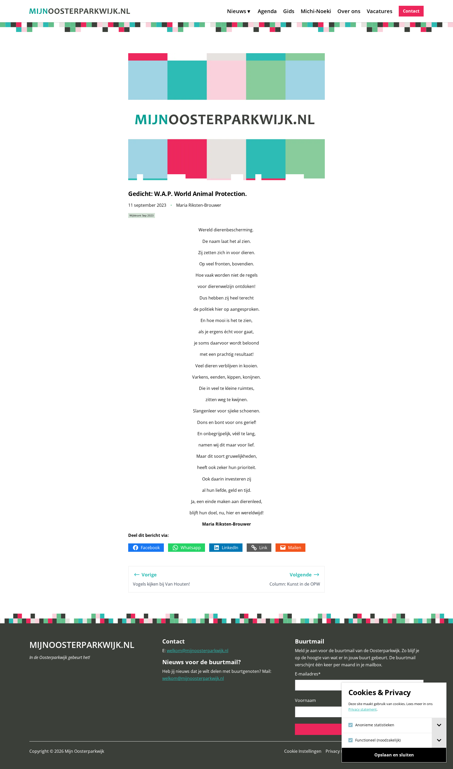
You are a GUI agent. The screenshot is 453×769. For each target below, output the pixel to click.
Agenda (267, 11)
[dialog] (394, 722)
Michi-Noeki (316, 11)
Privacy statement (362, 709)
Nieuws (236, 11)
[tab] (439, 725)
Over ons (348, 11)
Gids (288, 11)
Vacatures (379, 11)
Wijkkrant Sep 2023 (142, 215)
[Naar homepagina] (79, 11)
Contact (411, 11)
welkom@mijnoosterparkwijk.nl (197, 650)
